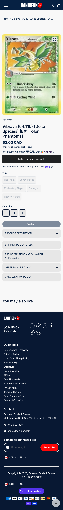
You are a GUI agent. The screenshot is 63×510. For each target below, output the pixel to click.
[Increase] (22, 213)
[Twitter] (38, 325)
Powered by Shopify (31, 476)
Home (5, 18)
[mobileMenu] (6, 5)
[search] (54, 5)
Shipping (6, 147)
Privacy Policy (10, 387)
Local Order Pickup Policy (16, 358)
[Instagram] (45, 325)
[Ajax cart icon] (59, 5)
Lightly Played (26, 179)
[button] (31, 151)
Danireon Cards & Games (42, 473)
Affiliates (8, 375)
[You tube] (38, 332)
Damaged (34, 188)
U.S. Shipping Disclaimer (16, 350)
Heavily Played (12, 196)
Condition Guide (12, 379)
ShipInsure (9, 366)
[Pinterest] (51, 325)
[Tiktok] (32, 332)
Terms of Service (12, 392)
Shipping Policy (11, 354)
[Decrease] (6, 213)
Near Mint (9, 179)
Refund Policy (10, 362)
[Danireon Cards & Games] (31, 5)
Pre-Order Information (15, 383)
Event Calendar (11, 371)
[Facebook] (32, 325)
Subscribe (49, 447)
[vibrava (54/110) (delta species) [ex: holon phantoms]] (54, 39)
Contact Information (13, 400)
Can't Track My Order (14, 396)
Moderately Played (14, 188)
